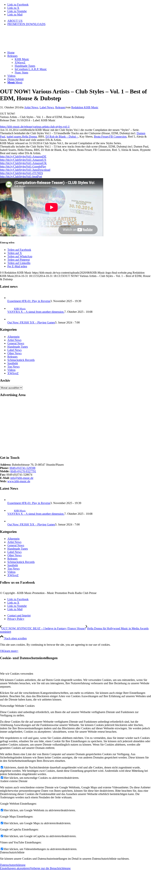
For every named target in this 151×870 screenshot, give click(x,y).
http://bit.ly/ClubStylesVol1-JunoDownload (25, 169)
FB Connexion (118, 136)
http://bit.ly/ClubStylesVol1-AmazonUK (23, 163)
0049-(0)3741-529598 (22, 468)
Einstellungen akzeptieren (15, 868)
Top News (13, 366)
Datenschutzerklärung (12, 864)
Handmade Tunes (17, 346)
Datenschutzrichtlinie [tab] (12, 852)
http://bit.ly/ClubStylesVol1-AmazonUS (23, 159)
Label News (47, 107)
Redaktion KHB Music (84, 107)
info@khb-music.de (21, 477)
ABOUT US (14, 20)
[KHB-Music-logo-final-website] (27, 46)
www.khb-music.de (18, 481)
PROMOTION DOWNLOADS (26, 24)
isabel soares (14, 136)
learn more (10, 650)
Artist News (31, 107)
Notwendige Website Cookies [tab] (17, 705)
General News (15, 343)
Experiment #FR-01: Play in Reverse (28, 301)
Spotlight (12, 363)
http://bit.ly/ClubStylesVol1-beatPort (21, 176)
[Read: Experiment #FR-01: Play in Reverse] (10, 297)
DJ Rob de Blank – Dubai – (61, 136)
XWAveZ (13, 373)
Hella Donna (29, 136)
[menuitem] (79, 21)
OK (2, 650)
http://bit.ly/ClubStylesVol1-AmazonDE (23, 156)
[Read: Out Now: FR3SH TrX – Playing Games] (10, 319)
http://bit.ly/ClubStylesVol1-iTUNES (21, 173)
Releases (60, 107)
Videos (11, 369)
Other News (14, 353)
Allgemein (13, 336)
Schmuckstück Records (21, 360)
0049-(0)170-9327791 (23, 471)
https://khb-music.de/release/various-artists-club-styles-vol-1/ (35, 126)
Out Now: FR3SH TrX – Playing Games (31, 322)
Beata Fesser (101, 136)
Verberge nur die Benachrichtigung (50, 868)
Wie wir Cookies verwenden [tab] (16, 673)
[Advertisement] (75, 426)
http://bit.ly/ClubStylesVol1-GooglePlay (23, 166)
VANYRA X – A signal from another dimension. (35, 311)
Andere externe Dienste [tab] (13, 781)
